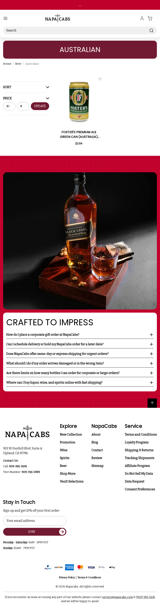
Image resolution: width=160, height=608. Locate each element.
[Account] (142, 18)
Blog (95, 442)
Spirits (64, 458)
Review (97, 458)
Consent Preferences (140, 489)
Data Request (134, 481)
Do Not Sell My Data (139, 473)
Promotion (67, 442)
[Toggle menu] (5, 18)
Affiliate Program (137, 466)
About (96, 434)
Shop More (68, 473)
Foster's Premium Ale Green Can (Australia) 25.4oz (79, 134)
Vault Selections (72, 481)
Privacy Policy (67, 577)
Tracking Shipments (139, 458)
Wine (64, 450)
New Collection (71, 434)
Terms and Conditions (141, 434)
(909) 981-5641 (145, 597)
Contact (97, 450)
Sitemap (98, 466)
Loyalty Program (137, 442)
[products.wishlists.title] (100, 79)
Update (40, 106)
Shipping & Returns (139, 450)
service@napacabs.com (117, 597)
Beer (63, 466)
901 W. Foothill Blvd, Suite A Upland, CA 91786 (23, 451)
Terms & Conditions (89, 577)
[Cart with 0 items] (152, 18)
